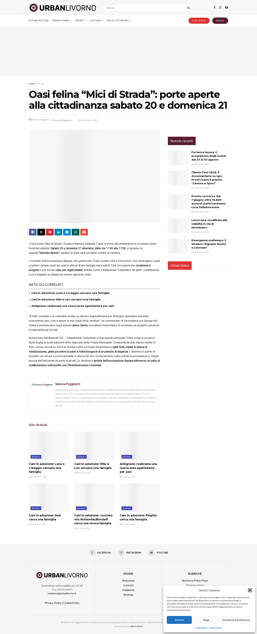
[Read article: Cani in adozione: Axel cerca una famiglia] (49, 497)
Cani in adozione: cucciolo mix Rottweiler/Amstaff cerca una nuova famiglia (93, 519)
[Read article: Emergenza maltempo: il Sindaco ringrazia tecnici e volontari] (178, 245)
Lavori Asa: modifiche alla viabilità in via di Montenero (209, 223)
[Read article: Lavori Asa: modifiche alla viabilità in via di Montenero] (178, 225)
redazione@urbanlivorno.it (62, 593)
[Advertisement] (128, 51)
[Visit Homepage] (63, 7)
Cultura (95, 20)
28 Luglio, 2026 (83, 473)
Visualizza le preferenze (236, 619)
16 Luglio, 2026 (128, 477)
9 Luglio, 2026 (83, 528)
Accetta (179, 619)
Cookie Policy (201, 627)
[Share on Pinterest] (50, 232)
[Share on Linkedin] (58, 232)
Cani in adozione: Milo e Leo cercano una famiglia (66, 299)
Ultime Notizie (39, 20)
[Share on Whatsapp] (75, 232)
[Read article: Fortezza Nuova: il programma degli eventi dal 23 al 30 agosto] (178, 157)
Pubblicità (128, 589)
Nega (206, 619)
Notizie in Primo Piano (195, 580)
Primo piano (61, 20)
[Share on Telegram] (67, 232)
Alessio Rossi (136, 626)
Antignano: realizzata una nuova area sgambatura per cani (72, 306)
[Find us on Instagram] (220, 8)
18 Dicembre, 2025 (88, 120)
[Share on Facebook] (33, 232)
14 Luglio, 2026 (37, 524)
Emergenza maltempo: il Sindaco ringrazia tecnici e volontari (208, 244)
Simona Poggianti (62, 120)
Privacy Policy (215, 627)
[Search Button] (189, 7)
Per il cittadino (118, 20)
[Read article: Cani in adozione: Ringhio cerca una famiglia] (140, 497)
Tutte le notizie (195, 585)
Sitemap (128, 594)
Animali (40, 83)
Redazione (128, 580)
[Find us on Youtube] (226, 8)
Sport (80, 20)
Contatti (128, 585)
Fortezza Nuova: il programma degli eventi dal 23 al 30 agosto (208, 156)
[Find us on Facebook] (214, 8)
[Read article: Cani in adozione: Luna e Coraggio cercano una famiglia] (49, 446)
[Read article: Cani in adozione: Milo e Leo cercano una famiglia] (94, 446)
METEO (220, 20)
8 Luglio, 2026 (128, 524)
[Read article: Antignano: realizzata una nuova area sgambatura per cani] (140, 446)
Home (32, 83)
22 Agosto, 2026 (38, 477)
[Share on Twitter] (41, 232)
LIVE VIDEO (199, 20)
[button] (250, 590)
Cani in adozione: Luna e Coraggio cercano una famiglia (70, 293)
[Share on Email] (84, 232)
